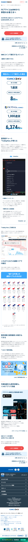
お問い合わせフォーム (20, 43)
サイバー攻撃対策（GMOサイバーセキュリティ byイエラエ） (11, 521)
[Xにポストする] (15, 470)
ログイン (22, 1)
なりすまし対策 (18, 523)
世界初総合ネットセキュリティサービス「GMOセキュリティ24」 (12, 515)
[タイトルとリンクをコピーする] (18, 470)
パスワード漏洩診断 (4, 517)
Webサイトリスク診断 (12, 517)
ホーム (4, 5)
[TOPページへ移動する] (6, 2)
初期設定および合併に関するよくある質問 (18, 47)
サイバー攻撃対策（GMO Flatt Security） (7, 523)
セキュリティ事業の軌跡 (5, 524)
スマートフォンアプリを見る (18, 431)
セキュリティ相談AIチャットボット (7, 518)
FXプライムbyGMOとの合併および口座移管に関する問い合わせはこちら (13, 39)
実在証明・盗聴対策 (4, 520)
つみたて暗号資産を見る (19, 377)
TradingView (20, 221)
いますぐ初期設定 (14, 33)
